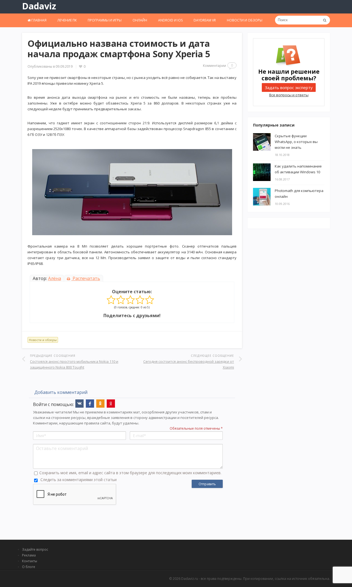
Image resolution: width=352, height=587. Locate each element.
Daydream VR (205, 20)
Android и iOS (170, 20)
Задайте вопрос (35, 549)
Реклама (29, 555)
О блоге (28, 566)
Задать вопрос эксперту (289, 87)
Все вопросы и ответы (289, 94)
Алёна (54, 278)
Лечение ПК (67, 20)
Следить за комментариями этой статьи (78, 479)
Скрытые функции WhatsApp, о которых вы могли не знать (296, 141)
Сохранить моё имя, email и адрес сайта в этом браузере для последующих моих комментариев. (130, 472)
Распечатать (86, 278)
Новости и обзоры (244, 20)
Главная (38, 20)
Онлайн (140, 20)
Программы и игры (105, 20)
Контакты (29, 561)
